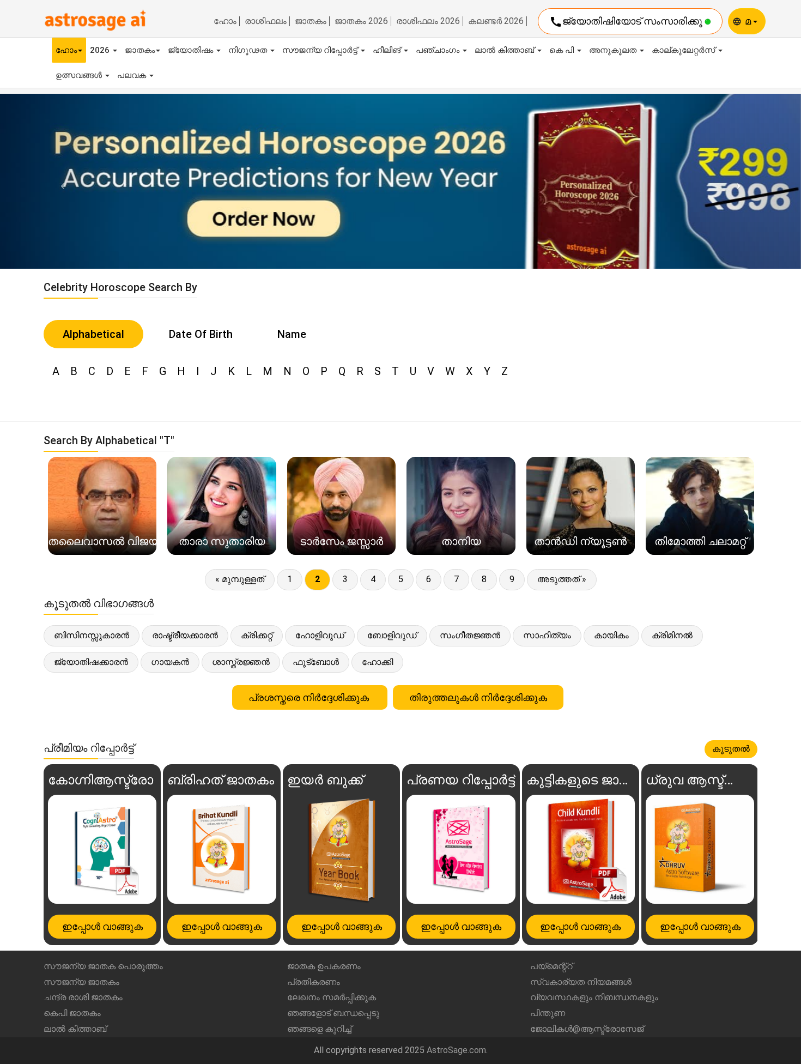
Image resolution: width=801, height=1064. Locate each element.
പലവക (132, 75)
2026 (101, 50)
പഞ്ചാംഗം (439, 50)
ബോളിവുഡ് (392, 635)
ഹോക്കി (377, 662)
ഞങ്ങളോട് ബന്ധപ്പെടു (333, 1013)
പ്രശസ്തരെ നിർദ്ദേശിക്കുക (309, 697)
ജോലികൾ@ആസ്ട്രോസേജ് (587, 1029)
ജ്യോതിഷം (191, 50)
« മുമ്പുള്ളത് (239, 579)
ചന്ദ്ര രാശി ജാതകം (83, 997)
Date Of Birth (201, 334)
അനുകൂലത (614, 50)
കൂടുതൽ (731, 748)
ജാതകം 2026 (361, 21)
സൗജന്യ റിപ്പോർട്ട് (321, 50)
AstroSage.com (456, 1050)
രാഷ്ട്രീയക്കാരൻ (185, 635)
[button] (60, 181)
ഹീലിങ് (388, 50)
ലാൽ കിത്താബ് (505, 50)
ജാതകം (310, 21)
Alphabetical (93, 334)
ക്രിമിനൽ (672, 635)
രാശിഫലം (266, 21)
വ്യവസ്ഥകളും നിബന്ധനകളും (594, 997)
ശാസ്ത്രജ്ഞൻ (241, 662)
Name (291, 334)
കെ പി (562, 50)
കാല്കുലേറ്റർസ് (684, 50)
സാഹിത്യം (547, 635)
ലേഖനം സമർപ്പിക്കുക (331, 997)
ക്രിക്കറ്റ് (256, 635)
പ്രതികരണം (313, 982)
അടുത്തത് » (561, 579)
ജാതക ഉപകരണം (324, 966)
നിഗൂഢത (248, 50)
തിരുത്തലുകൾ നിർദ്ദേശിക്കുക (478, 697)
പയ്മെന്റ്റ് (551, 966)
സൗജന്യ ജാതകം (81, 982)
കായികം (611, 635)
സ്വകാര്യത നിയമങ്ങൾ (581, 982)
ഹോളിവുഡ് (319, 635)
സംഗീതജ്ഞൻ (470, 635)
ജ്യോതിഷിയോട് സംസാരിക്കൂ (627, 21)
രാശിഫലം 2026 (428, 21)
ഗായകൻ (170, 662)
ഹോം (225, 21)
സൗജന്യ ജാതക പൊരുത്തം (103, 966)
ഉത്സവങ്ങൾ (80, 75)
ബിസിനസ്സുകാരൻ (91, 635)
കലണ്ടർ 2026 (496, 21)
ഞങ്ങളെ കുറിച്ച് (319, 1029)
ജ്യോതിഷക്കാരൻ (91, 662)
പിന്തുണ (547, 1013)
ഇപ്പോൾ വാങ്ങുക (102, 926)
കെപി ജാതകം (72, 1013)
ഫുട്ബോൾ (316, 662)
